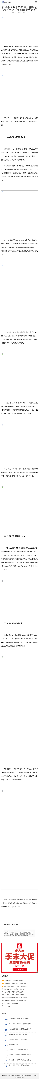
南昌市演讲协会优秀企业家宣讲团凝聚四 (15, 986)
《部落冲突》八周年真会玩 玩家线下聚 (15, 983)
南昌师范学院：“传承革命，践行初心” (14, 989)
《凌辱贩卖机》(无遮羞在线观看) (13, 980)
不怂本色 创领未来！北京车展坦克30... (20, 1039)
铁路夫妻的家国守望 (15, 1044)
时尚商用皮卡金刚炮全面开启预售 (18, 1034)
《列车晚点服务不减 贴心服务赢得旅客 (15, 1000)
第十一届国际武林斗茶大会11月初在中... (20, 1065)
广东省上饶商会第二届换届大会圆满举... (20, 1029)
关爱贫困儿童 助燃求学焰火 (12, 1003)
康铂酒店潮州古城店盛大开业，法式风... (20, 1054)
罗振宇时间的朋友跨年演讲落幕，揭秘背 (15, 997)
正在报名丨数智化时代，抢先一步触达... (20, 1060)
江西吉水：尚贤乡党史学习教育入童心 (15, 995)
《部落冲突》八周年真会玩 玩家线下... (20, 1018)
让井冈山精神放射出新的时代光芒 (13, 992)
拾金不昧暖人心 (8, 1006)
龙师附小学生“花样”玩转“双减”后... (19, 1049)
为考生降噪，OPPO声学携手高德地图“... (20, 1024)
